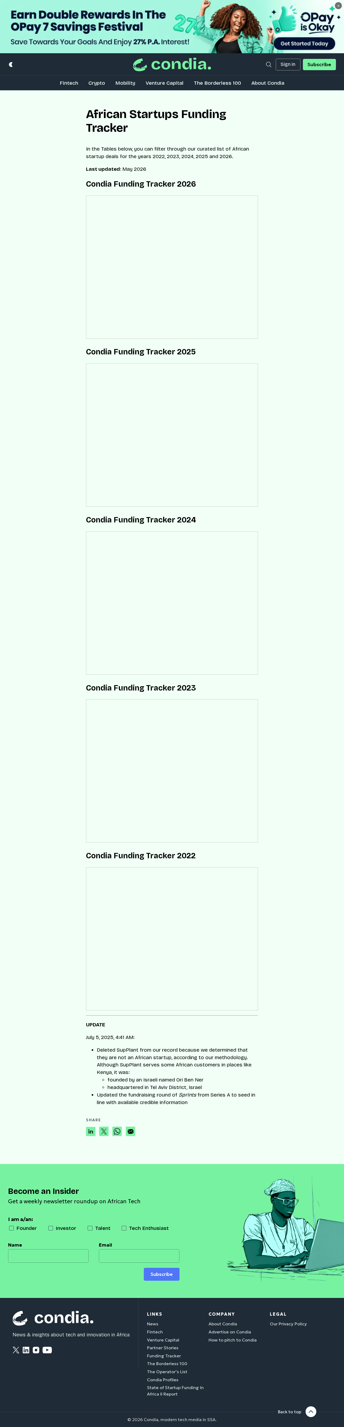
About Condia (267, 83)
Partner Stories (162, 1347)
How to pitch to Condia (233, 1340)
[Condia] (172, 64)
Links (154, 1314)
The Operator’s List (167, 1371)
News (152, 1323)
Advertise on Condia (230, 1332)
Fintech (69, 83)
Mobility (125, 83)
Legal (278, 1314)
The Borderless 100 (217, 83)
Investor (66, 1228)
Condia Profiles (162, 1379)
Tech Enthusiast (149, 1228)
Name (15, 1245)
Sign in (288, 64)
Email (105, 1245)
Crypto (96, 83)
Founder (26, 1228)
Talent (102, 1228)
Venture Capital (165, 83)
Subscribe (319, 64)
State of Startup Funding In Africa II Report (175, 1391)
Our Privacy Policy (288, 1323)
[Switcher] (11, 64)
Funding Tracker (164, 1355)
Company (222, 1314)
